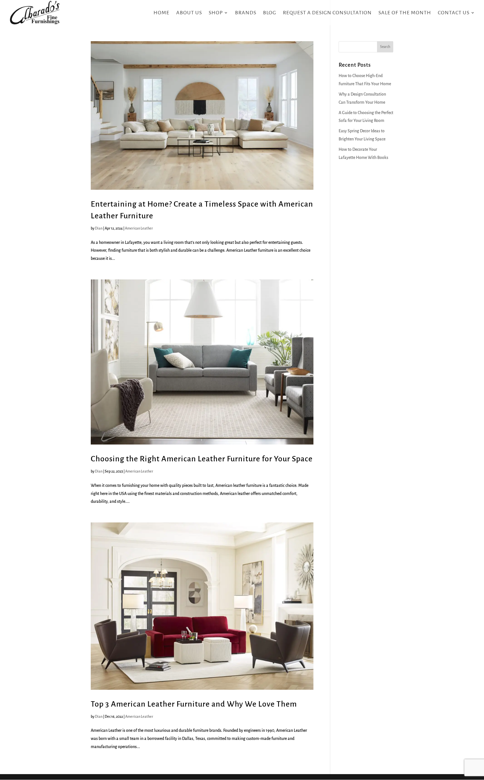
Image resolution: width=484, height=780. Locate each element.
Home (161, 13)
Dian (99, 228)
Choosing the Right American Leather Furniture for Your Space (202, 459)
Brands (245, 13)
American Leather (139, 228)
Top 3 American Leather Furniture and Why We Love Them (194, 704)
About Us (189, 13)
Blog (269, 13)
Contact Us (453, 13)
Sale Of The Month (404, 13)
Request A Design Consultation (327, 13)
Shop (216, 13)
